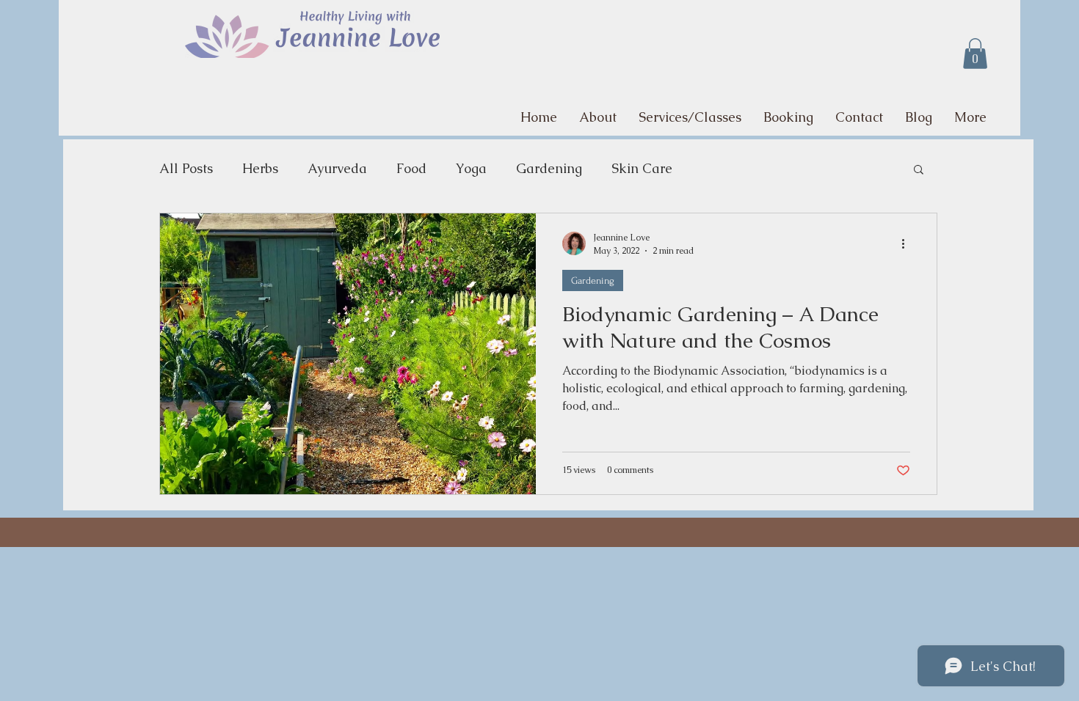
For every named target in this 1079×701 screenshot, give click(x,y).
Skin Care (641, 168)
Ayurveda (337, 168)
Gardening (549, 168)
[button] (975, 53)
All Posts (186, 168)
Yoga (471, 168)
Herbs (260, 168)
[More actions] (908, 243)
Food (411, 168)
